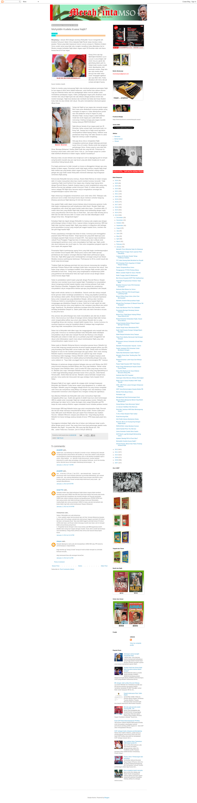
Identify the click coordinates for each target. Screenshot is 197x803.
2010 (116, 455)
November (119, 220)
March (118, 241)
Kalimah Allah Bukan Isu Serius (126, 289)
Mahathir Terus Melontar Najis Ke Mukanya (129, 249)
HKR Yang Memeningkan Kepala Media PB (129, 389)
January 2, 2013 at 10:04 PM (65, 506)
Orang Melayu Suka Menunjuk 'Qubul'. (128, 404)
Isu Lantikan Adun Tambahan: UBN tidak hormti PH (133, 742)
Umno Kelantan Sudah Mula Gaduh (127, 431)
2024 (116, 186)
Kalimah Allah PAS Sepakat (124, 375)
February (119, 244)
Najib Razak (60, 438)
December (119, 217)
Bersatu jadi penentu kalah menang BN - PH (132, 707)
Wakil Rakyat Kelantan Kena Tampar (127, 334)
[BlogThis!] (88, 435)
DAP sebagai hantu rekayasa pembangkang (128, 731)
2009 (116, 457)
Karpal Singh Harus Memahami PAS (127, 327)
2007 (116, 463)
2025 (116, 183)
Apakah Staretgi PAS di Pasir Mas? (127, 438)
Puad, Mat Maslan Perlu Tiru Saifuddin (128, 307)
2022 (116, 191)
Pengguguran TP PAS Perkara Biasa (127, 270)
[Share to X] (90, 435)
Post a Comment (59, 562)
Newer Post (55, 566)
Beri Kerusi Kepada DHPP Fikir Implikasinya (130, 278)
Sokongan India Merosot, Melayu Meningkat (129, 378)
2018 (116, 202)
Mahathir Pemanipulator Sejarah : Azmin (128, 346)
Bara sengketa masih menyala (133, 770)
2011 (116, 452)
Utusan (116, 141)
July (117, 231)
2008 (116, 460)
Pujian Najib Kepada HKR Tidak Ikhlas (128, 364)
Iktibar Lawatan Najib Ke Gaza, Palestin (128, 273)
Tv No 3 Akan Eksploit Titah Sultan (126, 414)
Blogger (106, 797)
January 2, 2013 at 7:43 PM (65, 465)
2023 (116, 188)
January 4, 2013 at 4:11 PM (65, 558)
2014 (116, 212)
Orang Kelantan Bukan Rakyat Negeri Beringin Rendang (128, 324)
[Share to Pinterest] (94, 435)
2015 (116, 210)
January (119, 247)
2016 (116, 207)
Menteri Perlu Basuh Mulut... (125, 392)
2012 (116, 449)
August (118, 228)
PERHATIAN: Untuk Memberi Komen (127, 426)
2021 (116, 194)
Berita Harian (118, 139)
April (118, 239)
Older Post (104, 566)
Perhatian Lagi (120, 394)
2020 (116, 196)
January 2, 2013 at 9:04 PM (65, 484)
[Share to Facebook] (92, 435)
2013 (116, 215)
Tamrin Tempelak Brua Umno (125, 267)
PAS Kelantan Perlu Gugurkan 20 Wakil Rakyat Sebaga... (128, 264)
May (117, 236)
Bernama (117, 136)
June (118, 233)
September (120, 225)
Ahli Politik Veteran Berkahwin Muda (127, 419)
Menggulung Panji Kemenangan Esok (128, 397)
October (119, 223)
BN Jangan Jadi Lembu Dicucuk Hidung (126, 683)
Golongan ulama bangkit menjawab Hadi (131, 654)
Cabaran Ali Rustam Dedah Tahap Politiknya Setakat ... (126, 257)
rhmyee (59, 541)
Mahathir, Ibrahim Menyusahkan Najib (128, 300)
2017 (116, 204)
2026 (116, 180)
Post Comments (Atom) (67, 569)
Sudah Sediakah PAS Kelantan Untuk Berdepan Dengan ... (127, 349)
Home (80, 566)
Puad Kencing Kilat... (122, 416)
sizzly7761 (60, 490)
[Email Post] (80, 435)
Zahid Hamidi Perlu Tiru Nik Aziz (126, 429)
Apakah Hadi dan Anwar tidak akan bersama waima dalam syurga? (133, 669)
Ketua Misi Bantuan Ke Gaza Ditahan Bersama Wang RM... (127, 371)
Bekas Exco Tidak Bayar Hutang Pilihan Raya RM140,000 (128, 315)
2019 (116, 199)
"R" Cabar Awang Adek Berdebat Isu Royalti (129, 260)
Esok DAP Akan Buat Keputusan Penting (127, 721)
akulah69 (59, 450)
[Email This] (85, 435)
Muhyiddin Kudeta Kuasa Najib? (126, 441)
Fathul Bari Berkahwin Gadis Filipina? (128, 353)
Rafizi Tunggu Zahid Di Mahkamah (127, 275)
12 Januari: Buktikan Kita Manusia (126, 407)
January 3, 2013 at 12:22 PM (65, 535)
